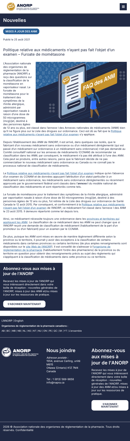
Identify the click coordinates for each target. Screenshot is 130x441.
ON (45, 330)
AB (3, 330)
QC (55, 330)
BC (8, 330)
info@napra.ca (55, 382)
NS (29, 330)
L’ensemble (75, 330)
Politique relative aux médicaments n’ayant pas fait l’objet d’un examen (62, 133)
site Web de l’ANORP (39, 246)
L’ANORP (7, 320)
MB (14, 330)
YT (65, 330)
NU (40, 330)
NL (24, 330)
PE (50, 330)
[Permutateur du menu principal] (123, 6)
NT (34, 330)
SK (60, 330)
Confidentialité (24, 430)
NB (19, 330)
